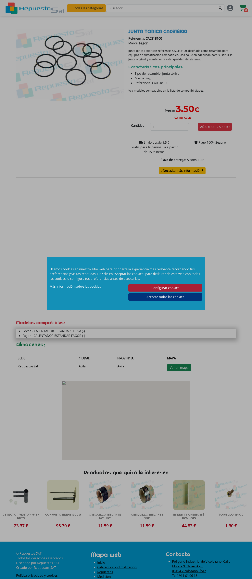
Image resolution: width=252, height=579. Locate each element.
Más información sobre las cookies (75, 286)
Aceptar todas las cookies (165, 297)
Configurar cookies (165, 288)
